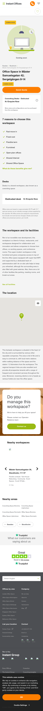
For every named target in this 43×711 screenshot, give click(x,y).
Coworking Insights (29, 672)
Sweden (5, 66)
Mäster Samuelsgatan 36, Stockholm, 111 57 (20, 471)
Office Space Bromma (29, 512)
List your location (9, 624)
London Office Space (8, 594)
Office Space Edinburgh (9, 604)
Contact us (21, 426)
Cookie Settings (20, 705)
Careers (24, 601)
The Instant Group (8, 672)
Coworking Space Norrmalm (11, 512)
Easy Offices (6, 668)
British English (9, 578)
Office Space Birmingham (9, 597)
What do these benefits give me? (17, 168)
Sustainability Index (8, 636)
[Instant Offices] (14, 3)
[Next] (37, 468)
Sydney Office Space (8, 615)
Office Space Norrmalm (29, 516)
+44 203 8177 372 (27, 629)
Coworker (26, 668)
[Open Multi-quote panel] (39, 4)
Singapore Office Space (9, 612)
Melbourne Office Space (9, 619)
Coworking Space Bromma (11, 506)
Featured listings (7, 632)
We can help (25, 594)
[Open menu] (4, 3)
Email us (24, 632)
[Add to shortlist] (38, 12)
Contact (25, 624)
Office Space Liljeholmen (10, 516)
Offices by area (8, 589)
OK (21, 697)
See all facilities (8, 284)
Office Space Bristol (8, 601)
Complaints (25, 636)
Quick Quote (21, 90)
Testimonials (25, 604)
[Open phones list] (32, 3)
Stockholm (13, 66)
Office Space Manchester (9, 608)
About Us (24, 597)
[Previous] (5, 468)
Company (25, 589)
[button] (37, 100)
